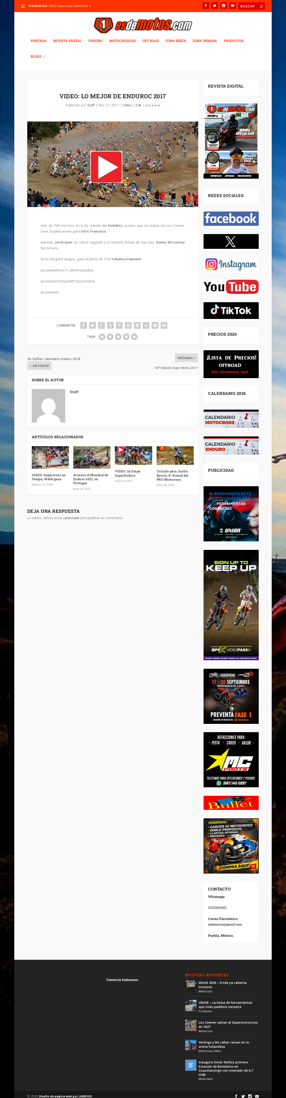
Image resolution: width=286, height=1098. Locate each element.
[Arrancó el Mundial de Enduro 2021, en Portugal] (91, 457)
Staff (91, 105)
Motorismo (206, 1079)
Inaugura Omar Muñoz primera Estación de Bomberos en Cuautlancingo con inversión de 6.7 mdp (226, 1068)
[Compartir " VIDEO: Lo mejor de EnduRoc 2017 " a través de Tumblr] (110, 325)
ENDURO (95, 41)
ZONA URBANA (205, 41)
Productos (205, 1011)
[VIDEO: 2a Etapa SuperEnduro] (133, 455)
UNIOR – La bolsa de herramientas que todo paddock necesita (225, 1004)
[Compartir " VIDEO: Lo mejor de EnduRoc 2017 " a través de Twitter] (92, 325)
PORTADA (38, 41)
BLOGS (36, 56)
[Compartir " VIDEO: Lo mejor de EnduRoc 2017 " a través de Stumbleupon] (146, 325)
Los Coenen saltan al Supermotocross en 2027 (228, 1024)
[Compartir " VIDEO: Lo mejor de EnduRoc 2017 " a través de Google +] (101, 325)
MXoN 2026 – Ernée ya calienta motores (223, 985)
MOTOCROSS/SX (122, 41)
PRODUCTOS (234, 41)
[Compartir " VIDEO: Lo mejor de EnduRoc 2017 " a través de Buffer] (137, 325)
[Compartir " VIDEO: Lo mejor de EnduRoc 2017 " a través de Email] (155, 325)
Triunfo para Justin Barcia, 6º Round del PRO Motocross (172, 475)
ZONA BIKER (176, 41)
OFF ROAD (151, 41)
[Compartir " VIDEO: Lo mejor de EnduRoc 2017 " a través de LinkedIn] (128, 325)
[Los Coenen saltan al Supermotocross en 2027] (190, 1025)
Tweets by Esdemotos (122, 980)
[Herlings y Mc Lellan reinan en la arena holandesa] (190, 1045)
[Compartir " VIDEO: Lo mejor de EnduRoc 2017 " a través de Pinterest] (119, 325)
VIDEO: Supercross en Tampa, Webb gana (49, 477)
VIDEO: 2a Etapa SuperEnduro (128, 473)
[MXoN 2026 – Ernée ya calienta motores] (190, 985)
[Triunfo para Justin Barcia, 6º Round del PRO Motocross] (175, 455)
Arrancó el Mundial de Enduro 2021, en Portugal (90, 479)
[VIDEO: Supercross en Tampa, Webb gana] (50, 457)
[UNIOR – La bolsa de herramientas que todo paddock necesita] (190, 1005)
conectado (71, 517)
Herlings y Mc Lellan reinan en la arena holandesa (224, 1044)
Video (127, 105)
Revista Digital (67, 41)
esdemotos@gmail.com (225, 924)
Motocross (205, 991)
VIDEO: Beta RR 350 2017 (64, 6)
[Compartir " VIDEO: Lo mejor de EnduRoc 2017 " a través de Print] (164, 325)
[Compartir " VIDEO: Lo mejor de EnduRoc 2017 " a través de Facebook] (83, 325)
